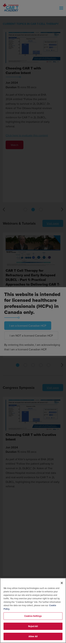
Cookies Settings (33, 616)
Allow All (33, 636)
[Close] (62, 583)
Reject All (33, 626)
